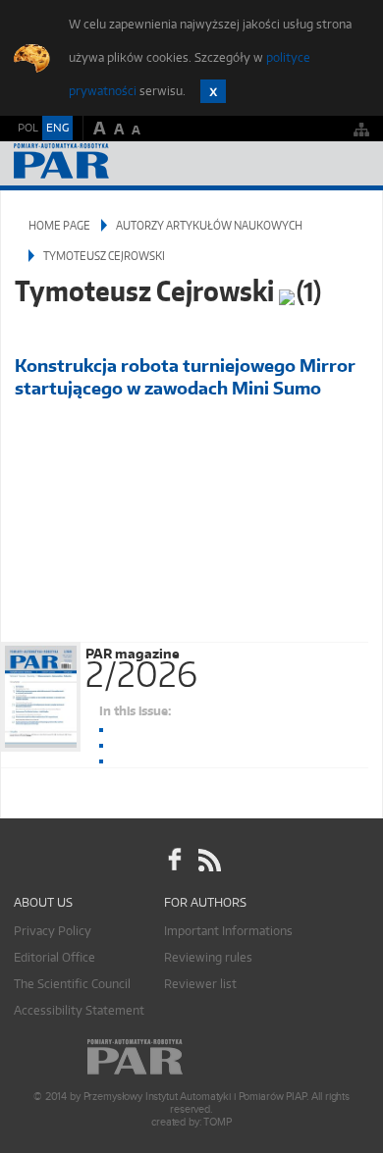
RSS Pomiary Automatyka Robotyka (208, 860)
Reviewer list (200, 983)
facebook (175, 860)
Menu (349, 163)
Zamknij (213, 91)
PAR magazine (141, 664)
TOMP (217, 1122)
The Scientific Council (72, 983)
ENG (57, 127)
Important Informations (228, 930)
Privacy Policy (52, 930)
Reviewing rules (208, 957)
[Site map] (361, 129)
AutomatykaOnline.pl (120, 163)
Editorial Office (54, 957)
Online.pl (191, 1057)
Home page (59, 225)
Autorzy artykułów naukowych (209, 225)
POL (28, 127)
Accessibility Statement (79, 1010)
